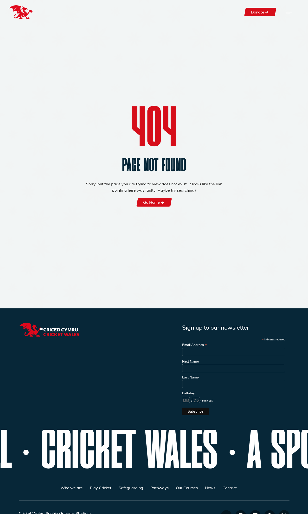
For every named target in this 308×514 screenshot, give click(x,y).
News (210, 487)
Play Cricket (100, 487)
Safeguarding (131, 487)
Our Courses (187, 487)
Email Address (194, 345)
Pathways (159, 487)
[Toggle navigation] (289, 12)
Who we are (72, 487)
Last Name (190, 377)
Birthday (188, 393)
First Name (190, 361)
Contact (230, 487)
